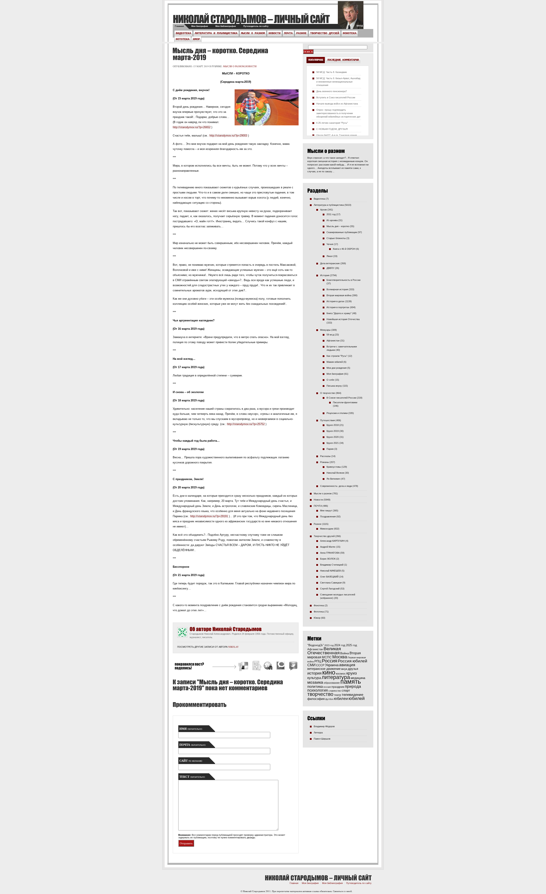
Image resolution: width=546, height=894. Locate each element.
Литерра (318, 732)
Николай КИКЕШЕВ (330, 570)
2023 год (329, 645)
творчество (320, 694)
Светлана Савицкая (331, 582)
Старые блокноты (336, 238)
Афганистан (333, 340)
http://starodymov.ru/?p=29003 (228, 135)
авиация (347, 665)
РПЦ (317, 661)
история (314, 673)
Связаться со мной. (342, 891)
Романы (324, 462)
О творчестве (327, 393)
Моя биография (199, 26)
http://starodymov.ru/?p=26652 (192, 127)
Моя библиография (225, 26)
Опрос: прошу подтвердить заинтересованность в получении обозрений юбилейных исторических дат (338, 113)
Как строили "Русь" (337, 356)
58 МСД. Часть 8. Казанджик (331, 72)
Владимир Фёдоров (324, 726)
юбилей (357, 698)
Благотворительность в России (343, 280)
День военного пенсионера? (331, 91)
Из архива (332, 220)
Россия (329, 660)
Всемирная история (337, 289)
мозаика (315, 682)
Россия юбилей (352, 661)
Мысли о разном (253, 33)
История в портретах (338, 307)
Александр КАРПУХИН (332, 541)
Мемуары (325, 330)
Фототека (182, 39)
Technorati (280, 666)
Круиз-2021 (333, 443)
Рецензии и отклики (337, 413)
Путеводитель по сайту (256, 26)
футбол (329, 699)
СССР (320, 665)
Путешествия (327, 420)
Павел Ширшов (322, 738)
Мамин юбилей (335, 362)
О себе (330, 380)
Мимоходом (326, 528)
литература (336, 677)
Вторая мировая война (339, 295)
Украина (331, 665)
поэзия (327, 687)
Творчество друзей (324, 33)
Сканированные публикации (342, 232)
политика (315, 686)
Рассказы (325, 456)
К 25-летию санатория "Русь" (332, 123)
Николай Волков (335, 473)
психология (317, 690)
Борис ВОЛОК (327, 558)
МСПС (327, 657)
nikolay (233, 646)
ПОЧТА (288, 33)
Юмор (196, 39)
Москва (339, 657)
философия (316, 699)
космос (341, 673)
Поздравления (328, 516)
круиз (351, 673)
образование (332, 682)
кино (328, 672)
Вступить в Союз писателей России (335, 97)
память (350, 681)
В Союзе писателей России (341, 397)
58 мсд (330, 334)
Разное (301, 33)
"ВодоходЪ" (315, 645)
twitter (350, 17)
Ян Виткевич (333, 478)
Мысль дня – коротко (338, 226)
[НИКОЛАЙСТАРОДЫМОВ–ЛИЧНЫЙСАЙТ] (251, 19)
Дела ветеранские (330, 263)
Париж (330, 449)
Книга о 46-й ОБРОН (344, 249)
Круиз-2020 (333, 437)
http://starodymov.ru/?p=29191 (209, 516)
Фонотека (349, 33)
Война (344, 653)
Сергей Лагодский (330, 588)
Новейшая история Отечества (343, 319)
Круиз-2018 (333, 425)
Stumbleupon (268, 666)
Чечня (330, 244)
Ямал (330, 256)
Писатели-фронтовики (345, 402)
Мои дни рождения (337, 368)
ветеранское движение (324, 668)
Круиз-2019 (333, 431)
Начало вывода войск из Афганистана (337, 103)
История (324, 275)
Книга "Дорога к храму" (339, 313)
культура (314, 678)
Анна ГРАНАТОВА (330, 552)
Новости (274, 33)
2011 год (331, 214)
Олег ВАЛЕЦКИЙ (329, 576)
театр (337, 695)
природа (353, 686)
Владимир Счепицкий (331, 564)
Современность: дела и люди (336, 486)
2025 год (351, 645)
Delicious (244, 666)
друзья (353, 668)
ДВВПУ (330, 268)
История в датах (335, 301)
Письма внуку (334, 386)
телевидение (352, 695)
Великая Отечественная (324, 650)
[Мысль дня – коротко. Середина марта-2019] (220, 54)
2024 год (339, 645)
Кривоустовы (334, 467)
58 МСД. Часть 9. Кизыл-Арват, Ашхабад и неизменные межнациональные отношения (338, 81)
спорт (346, 690)
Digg (256, 666)
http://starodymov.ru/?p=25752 (246, 424)
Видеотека (183, 33)
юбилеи (341, 698)
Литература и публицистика (216, 33)
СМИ (311, 665)
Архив (323, 209)
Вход (360, 26)
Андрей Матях (327, 547)
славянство (334, 690)
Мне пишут (326, 510)
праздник (337, 686)
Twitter (292, 666)
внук (344, 668)
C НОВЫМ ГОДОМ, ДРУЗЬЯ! (332, 129)
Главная (179, 26)
